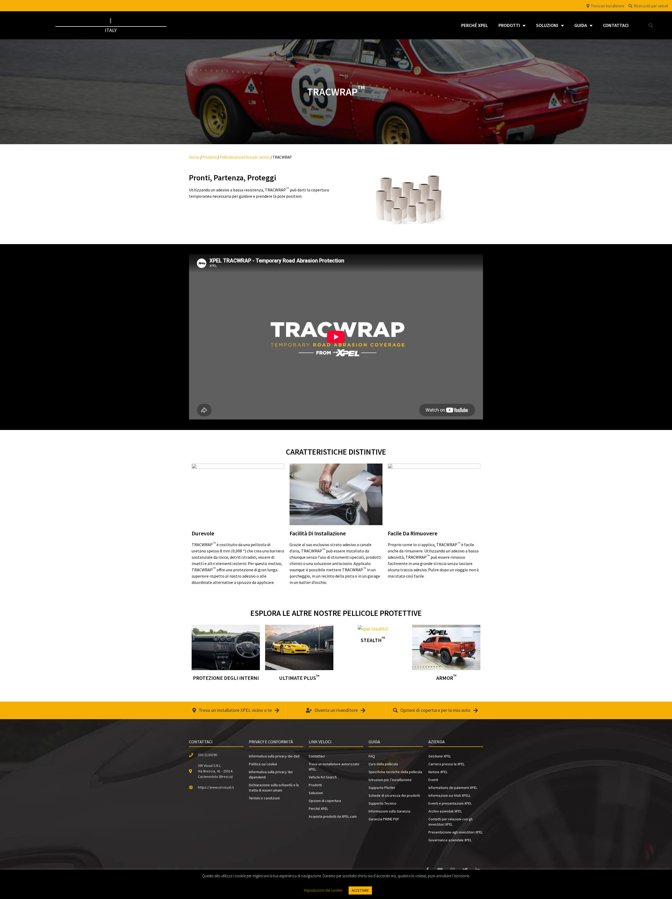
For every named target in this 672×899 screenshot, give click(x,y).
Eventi (433, 779)
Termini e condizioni (264, 798)
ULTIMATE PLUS (299, 678)
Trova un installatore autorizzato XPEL (334, 767)
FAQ (372, 756)
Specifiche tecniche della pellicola (395, 771)
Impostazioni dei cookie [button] (323, 890)
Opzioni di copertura (325, 800)
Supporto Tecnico (382, 803)
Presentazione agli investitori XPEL (455, 832)
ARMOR (446, 678)
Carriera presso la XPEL (446, 764)
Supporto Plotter (382, 787)
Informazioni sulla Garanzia (389, 811)
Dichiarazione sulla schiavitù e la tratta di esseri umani (274, 788)
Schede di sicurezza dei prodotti (394, 795)
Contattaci (616, 25)
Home (194, 157)
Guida (580, 25)
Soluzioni (547, 25)
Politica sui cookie (263, 764)
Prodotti (509, 25)
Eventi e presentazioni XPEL (450, 803)
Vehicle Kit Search (323, 777)
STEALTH (373, 640)
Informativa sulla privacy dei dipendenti (271, 774)
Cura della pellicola (383, 764)
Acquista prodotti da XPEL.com (333, 816)
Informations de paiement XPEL (452, 787)
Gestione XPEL (439, 756)
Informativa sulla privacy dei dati (274, 756)
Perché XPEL (474, 25)
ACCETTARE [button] (360, 890)
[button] (650, 25)
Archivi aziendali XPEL (445, 811)
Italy (111, 30)
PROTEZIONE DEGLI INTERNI (226, 678)
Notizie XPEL (438, 771)
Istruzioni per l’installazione (390, 779)
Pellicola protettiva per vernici (245, 157)
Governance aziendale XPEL (450, 840)
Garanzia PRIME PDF (384, 819)
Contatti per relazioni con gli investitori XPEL (450, 822)
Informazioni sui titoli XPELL (449, 795)
